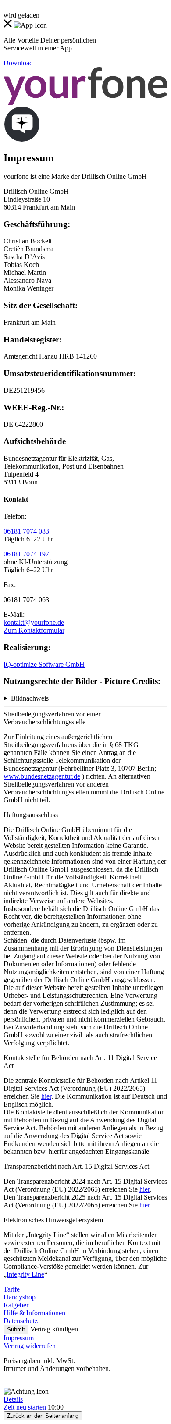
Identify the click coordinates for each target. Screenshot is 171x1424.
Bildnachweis (30, 698)
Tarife (12, 1289)
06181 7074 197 (26, 554)
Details (13, 1399)
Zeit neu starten (25, 1407)
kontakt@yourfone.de (34, 622)
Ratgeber (16, 1305)
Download (18, 63)
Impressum (19, 1338)
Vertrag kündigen (54, 1329)
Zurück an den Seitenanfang (42, 1416)
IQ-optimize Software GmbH (44, 664)
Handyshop (20, 1297)
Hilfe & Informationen (34, 1313)
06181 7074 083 (26, 531)
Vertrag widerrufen (30, 1345)
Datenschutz (21, 1320)
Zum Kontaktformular (34, 630)
